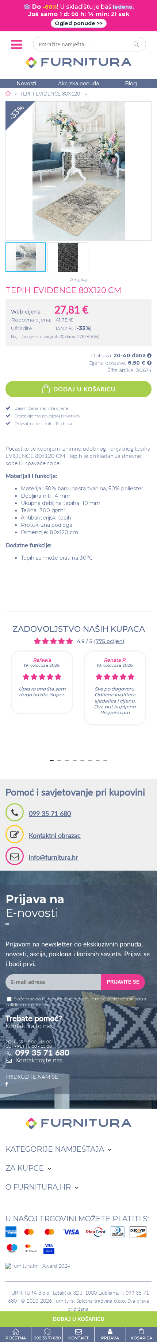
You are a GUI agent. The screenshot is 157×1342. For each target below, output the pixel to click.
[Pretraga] (136, 44)
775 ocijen (109, 641)
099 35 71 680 (50, 813)
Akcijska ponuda (78, 83)
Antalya (78, 279)
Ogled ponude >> (79, 23)
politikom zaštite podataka (34, 1004)
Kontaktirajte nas (39, 1060)
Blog (131, 83)
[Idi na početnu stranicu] (8, 93)
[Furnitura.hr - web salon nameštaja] (78, 62)
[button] (78, 171)
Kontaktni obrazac (55, 835)
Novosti (26, 83)
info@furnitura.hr (53, 857)
